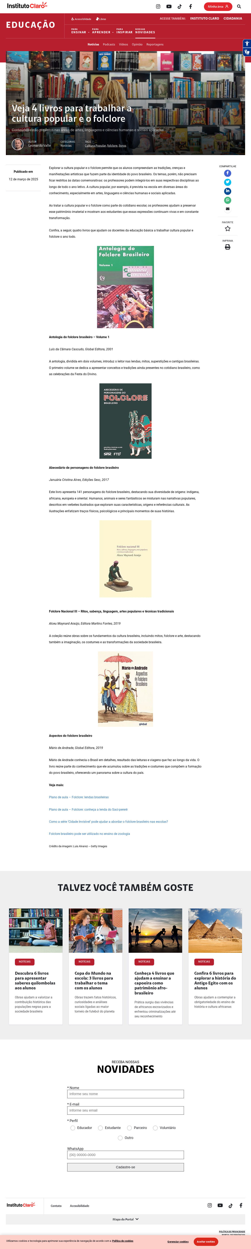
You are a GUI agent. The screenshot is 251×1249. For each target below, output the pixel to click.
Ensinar (78, 31)
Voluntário (168, 1128)
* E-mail (73, 1104)
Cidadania (233, 19)
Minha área (215, 6)
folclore (112, 145)
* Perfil (72, 1121)
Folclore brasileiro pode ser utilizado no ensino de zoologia (89, 834)
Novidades (145, 31)
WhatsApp (75, 1149)
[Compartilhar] (227, 173)
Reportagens (155, 44)
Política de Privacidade (232, 1232)
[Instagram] (158, 7)
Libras (102, 18)
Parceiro (140, 1128)
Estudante (113, 1128)
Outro (129, 1138)
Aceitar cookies (206, 1241)
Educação (30, 25)
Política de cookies (122, 1240)
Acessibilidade (82, 18)
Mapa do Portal (123, 1219)
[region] (125, 1242)
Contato (56, 1206)
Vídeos (123, 44)
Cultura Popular (95, 145)
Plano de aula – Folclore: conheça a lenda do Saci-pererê (88, 809)
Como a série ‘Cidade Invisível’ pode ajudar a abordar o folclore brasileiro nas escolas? (108, 822)
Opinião (137, 44)
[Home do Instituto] (27, 6)
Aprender (101, 31)
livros (122, 145)
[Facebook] (190, 7)
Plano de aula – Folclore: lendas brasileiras (79, 797)
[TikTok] (180, 7)
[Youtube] (169, 7)
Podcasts (109, 44)
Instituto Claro (204, 19)
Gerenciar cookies (177, 1241)
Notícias (93, 44)
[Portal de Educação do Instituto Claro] (21, 1206)
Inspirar (124, 31)
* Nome (73, 1088)
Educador (84, 1128)
